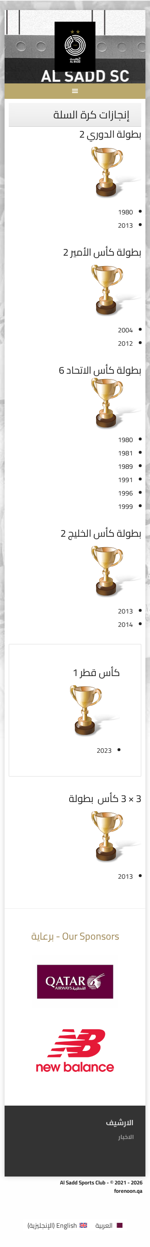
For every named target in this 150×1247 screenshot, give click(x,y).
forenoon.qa (128, 1191)
